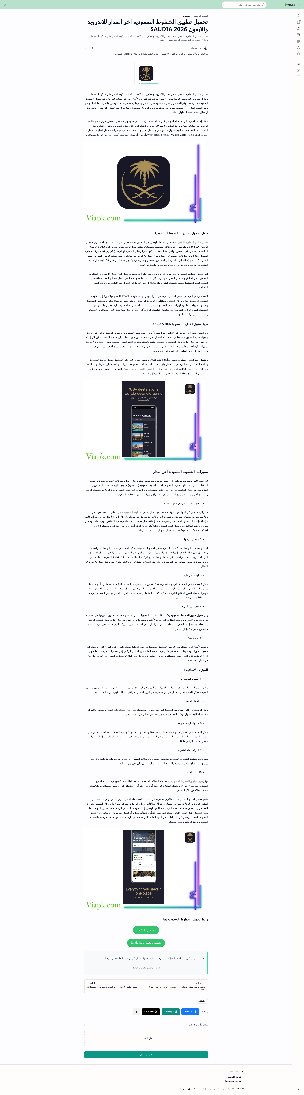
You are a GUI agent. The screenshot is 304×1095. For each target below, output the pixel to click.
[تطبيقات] (298, 54)
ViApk (291, 5)
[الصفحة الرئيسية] (298, 16)
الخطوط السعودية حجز (130, 512)
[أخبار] (298, 28)
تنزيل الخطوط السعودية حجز (145, 369)
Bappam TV (54, 1088)
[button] (298, 4)
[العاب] (298, 47)
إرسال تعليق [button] (146, 1054)
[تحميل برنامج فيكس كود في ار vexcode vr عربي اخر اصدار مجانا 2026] (177, 986)
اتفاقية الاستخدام (234, 1076)
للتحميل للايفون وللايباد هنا (146, 942)
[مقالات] (298, 41)
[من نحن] (298, 64)
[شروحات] (298, 35)
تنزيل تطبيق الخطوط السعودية (187, 781)
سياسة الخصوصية (233, 1080)
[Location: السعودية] (123, 53)
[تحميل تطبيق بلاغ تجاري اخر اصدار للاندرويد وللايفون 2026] (115, 986)
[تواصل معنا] (298, 70)
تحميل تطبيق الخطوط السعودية (191, 242)
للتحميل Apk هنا (146, 930)
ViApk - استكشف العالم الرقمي (216, 1088)
